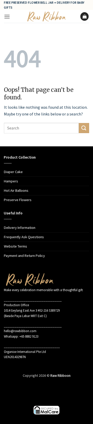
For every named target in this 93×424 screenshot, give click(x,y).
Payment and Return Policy (24, 255)
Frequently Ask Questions (24, 237)
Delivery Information (19, 227)
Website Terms (15, 246)
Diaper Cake (13, 171)
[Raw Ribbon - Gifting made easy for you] (46, 16)
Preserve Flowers (18, 199)
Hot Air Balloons (16, 190)
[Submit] (84, 128)
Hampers (11, 181)
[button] (7, 16)
